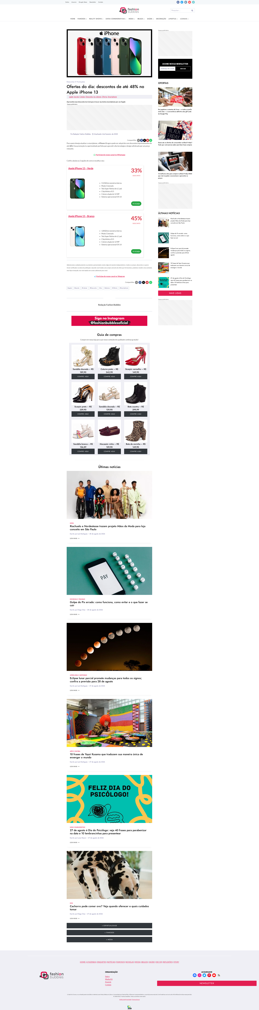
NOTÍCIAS (111, 962)
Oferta (104, 97)
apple (71, 97)
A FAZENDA (91, 962)
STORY (176, 962)
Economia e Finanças (77, 599)
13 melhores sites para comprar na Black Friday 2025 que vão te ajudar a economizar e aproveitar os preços (175, 176)
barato (76, 97)
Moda (72, 523)
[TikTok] (193, 2)
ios (94, 97)
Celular (82, 97)
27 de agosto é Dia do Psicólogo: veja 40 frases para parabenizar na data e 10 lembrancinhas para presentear (108, 831)
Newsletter (93, 2)
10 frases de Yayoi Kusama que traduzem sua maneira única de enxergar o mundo (106, 755)
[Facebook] (178, 2)
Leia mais (74, 538)
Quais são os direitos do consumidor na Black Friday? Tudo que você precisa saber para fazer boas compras (175, 144)
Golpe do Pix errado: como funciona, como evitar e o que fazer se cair (109, 603)
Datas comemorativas (77, 827)
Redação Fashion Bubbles (82, 134)
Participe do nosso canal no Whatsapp (110, 155)
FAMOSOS (120, 962)
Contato (100, 2)
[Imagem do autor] (68, 134)
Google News (83, 2)
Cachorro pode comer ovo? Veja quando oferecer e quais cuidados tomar (109, 907)
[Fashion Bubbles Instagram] (109, 321)
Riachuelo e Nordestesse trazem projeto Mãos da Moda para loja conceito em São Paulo (107, 527)
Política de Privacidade (125, 999)
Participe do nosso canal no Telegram (110, 276)
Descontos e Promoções (76, 82)
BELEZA (144, 962)
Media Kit (109, 979)
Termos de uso (136, 999)
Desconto (89, 97)
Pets (71, 903)
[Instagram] (185, 2)
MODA (137, 962)
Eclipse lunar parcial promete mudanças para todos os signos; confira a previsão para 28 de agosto (106, 679)
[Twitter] (181, 2)
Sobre (67, 2)
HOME (83, 962)
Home (72, 19)
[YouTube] (189, 2)
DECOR (159, 962)
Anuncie (74, 2)
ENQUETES (101, 962)
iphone (98, 97)
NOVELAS (130, 962)
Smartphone (112, 97)
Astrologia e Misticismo (78, 675)
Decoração (161, 19)
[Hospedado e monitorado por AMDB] (129, 1007)
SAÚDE (152, 962)
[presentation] (109, 495)
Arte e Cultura (75, 751)
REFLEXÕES (167, 962)
